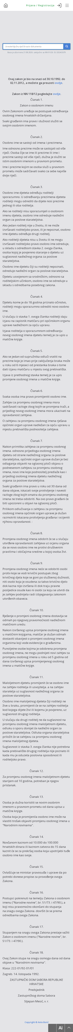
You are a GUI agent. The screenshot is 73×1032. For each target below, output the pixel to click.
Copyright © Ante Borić (37, 1022)
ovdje (58, 83)
